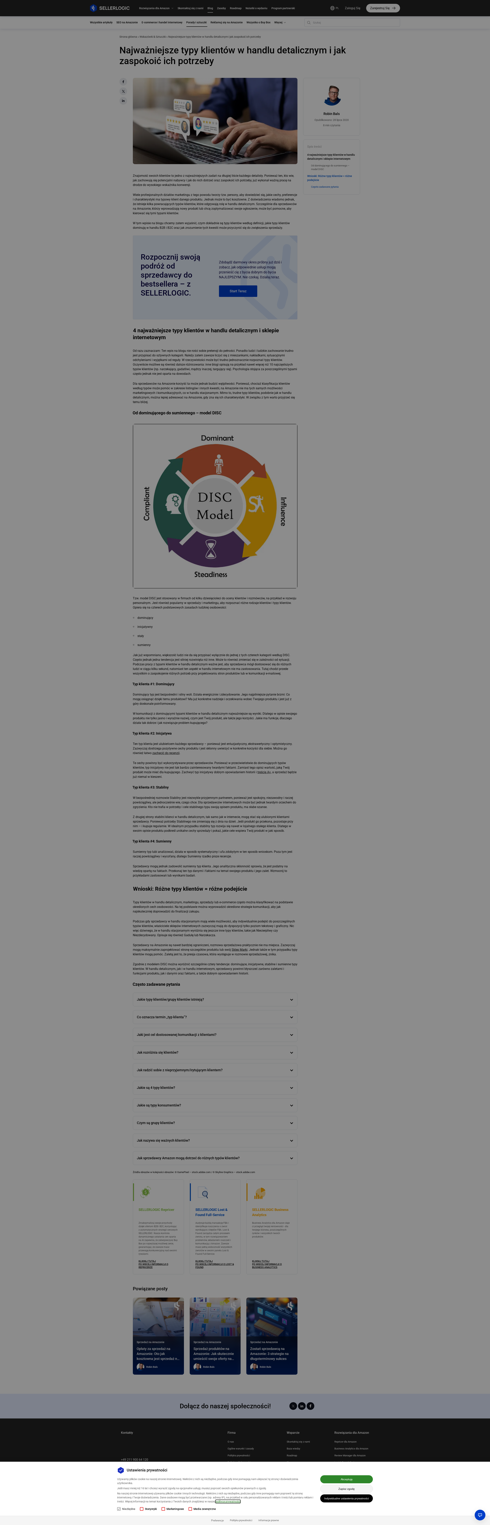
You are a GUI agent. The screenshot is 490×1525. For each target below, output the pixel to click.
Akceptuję (347, 1479)
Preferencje (217, 1520)
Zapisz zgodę (346, 1488)
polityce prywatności (228, 1501)
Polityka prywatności (241, 1520)
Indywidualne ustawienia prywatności (346, 1498)
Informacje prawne (268, 1520)
